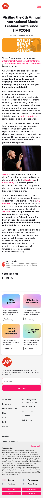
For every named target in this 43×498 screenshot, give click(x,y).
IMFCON (6, 174)
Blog (4, 413)
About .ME (6, 399)
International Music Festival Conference (21, 61)
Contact (5, 426)
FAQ (4, 422)
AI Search (26, 416)
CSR (4, 417)
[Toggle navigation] (39, 6)
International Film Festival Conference (22, 63)
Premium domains (9, 408)
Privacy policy (36, 446)
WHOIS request (28, 407)
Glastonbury (8, 182)
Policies (5, 436)
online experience (29, 116)
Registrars (6, 404)
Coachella (29, 180)
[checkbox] (4, 480)
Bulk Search (27, 420)
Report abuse (27, 411)
